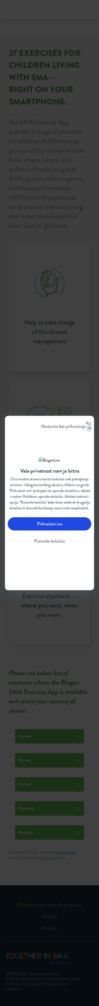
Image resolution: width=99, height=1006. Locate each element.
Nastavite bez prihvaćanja (63, 426)
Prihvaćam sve (49, 524)
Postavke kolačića (49, 541)
